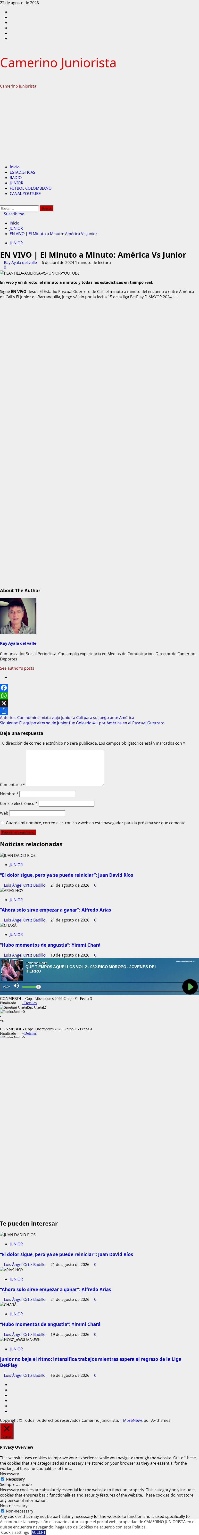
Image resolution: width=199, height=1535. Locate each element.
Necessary (15, 1479)
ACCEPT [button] (39, 1532)
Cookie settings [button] (15, 1532)
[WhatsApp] (99, 695)
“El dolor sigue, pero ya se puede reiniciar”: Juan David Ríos (66, 875)
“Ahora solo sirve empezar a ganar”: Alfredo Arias (55, 910)
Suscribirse (13, 214)
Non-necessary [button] (13, 1505)
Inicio (15, 167)
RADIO (16, 177)
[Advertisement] (99, 126)
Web (4, 813)
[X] (99, 703)
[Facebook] (99, 688)
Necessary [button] (9, 1473)
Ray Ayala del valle (21, 262)
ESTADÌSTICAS (22, 172)
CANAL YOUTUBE (25, 193)
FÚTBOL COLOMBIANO (31, 188)
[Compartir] (99, 711)
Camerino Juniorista (58, 62)
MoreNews (133, 1420)
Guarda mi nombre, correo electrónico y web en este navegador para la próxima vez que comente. (96, 822)
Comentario (12, 784)
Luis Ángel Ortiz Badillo (25, 885)
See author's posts (17, 668)
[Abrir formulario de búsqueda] (1, 202)
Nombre (9, 793)
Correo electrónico (19, 803)
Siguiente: (82, 723)
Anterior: (67, 717)
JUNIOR (16, 183)
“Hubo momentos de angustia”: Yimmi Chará (50, 945)
